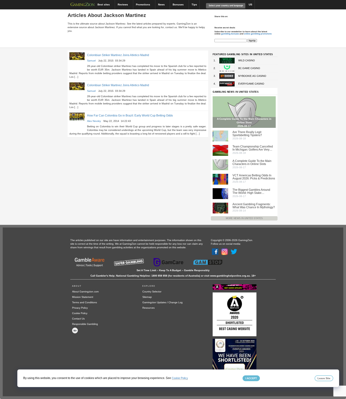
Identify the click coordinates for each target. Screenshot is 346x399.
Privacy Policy (80, 307)
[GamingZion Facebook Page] (215, 251)
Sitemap (147, 297)
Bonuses (178, 4)
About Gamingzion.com (85, 291)
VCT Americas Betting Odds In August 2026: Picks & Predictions (253, 177)
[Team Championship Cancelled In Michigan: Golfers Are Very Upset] (220, 150)
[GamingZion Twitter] (234, 251)
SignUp (252, 40)
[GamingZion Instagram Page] (224, 251)
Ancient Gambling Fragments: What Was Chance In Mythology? (253, 206)
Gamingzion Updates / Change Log (162, 302)
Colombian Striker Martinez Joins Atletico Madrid (118, 55)
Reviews (123, 4)
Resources (148, 307)
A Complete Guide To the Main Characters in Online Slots (251, 162)
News (161, 4)
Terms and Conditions (84, 302)
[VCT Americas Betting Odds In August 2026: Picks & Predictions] (220, 178)
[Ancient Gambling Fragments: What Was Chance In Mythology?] (220, 207)
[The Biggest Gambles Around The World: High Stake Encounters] (220, 193)
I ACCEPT (251, 378)
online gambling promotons (258, 33)
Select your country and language (225, 5)
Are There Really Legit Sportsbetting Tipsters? (247, 134)
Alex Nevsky (94, 121)
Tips (194, 4)
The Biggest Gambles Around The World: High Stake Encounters (251, 191)
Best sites (103, 4)
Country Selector (151, 291)
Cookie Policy (79, 313)
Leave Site (324, 378)
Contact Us (78, 318)
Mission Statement (82, 297)
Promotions (143, 4)
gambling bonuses (230, 33)
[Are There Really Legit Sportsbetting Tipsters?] (220, 135)
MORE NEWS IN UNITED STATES (244, 218)
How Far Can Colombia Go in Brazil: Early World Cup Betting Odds (130, 115)
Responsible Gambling (85, 324)
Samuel (91, 60)
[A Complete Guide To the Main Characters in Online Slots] (220, 164)
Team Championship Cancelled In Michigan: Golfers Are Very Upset (252, 148)
